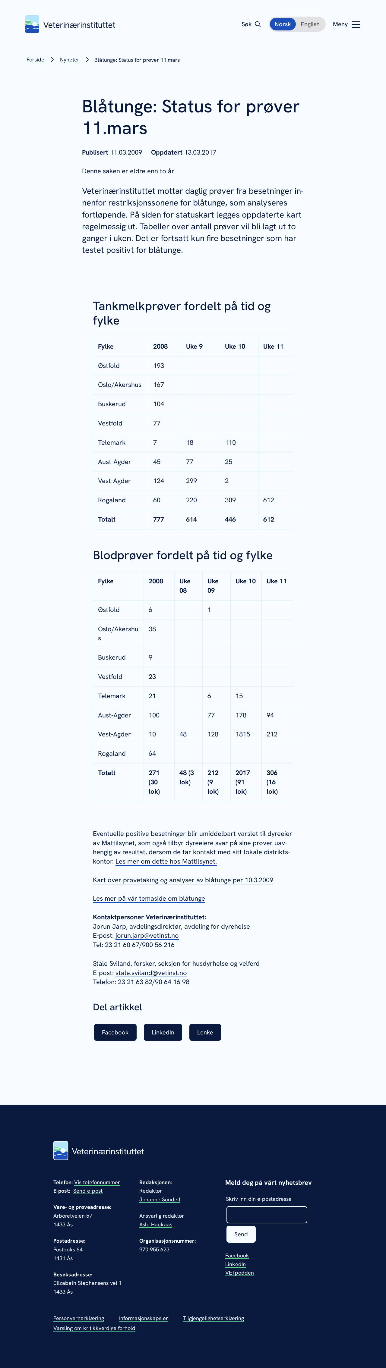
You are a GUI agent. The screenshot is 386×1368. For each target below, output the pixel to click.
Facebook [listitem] (115, 1032)
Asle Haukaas (155, 1224)
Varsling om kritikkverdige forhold (94, 1328)
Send (241, 1234)
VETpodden (239, 1272)
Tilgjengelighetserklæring (213, 1318)
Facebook (237, 1255)
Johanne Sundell (159, 1199)
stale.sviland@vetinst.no (151, 972)
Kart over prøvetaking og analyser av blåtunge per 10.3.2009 (183, 880)
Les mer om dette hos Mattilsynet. (166, 861)
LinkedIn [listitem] (163, 1032)
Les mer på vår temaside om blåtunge (149, 898)
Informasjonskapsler (143, 1318)
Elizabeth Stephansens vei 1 (87, 1282)
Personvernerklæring (78, 1318)
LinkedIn (235, 1264)
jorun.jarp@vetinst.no (147, 935)
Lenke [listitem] (205, 1032)
